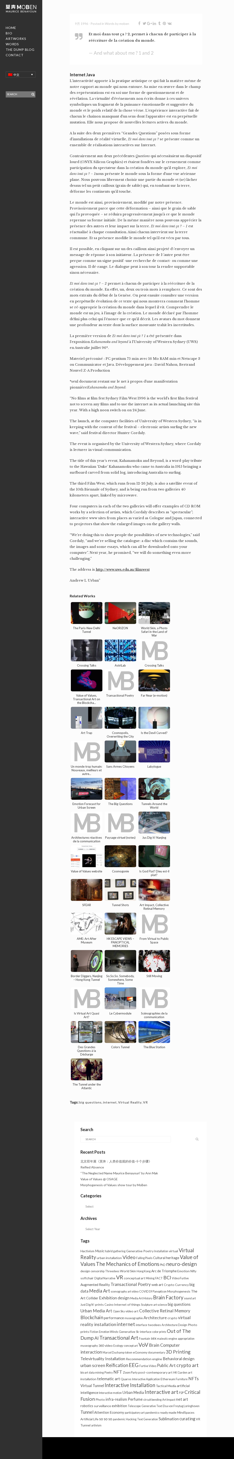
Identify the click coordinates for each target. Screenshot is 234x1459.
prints (99, 1304)
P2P (181, 1393)
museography (89, 1345)
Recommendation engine (144, 1359)
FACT (159, 1278)
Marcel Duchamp (113, 1352)
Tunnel (86, 1412)
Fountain (144, 1338)
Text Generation (147, 1419)
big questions (90, 1102)
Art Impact (168, 1399)
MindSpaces (185, 1412)
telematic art (108, 1378)
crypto (172, 1318)
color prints (159, 1332)
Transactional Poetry (131, 1284)
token (128, 1352)
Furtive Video (147, 1366)
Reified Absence (92, 1167)
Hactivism (87, 1251)
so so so (105, 1419)
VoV (143, 1344)
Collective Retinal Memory (164, 1310)
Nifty (193, 1271)
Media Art (99, 1290)
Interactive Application (146, 1379)
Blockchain (91, 1317)
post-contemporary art (155, 1372)
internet (110, 1102)
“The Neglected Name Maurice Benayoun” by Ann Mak (119, 1173)
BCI (167, 1277)
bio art (84, 1372)
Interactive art (161, 1392)
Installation (161, 1251)
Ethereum (168, 1379)
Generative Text (151, 1406)
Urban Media (133, 1392)
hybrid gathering (115, 1251)
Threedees (112, 1271)
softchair (87, 1278)
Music (99, 1251)
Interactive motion (110, 1393)
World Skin (128, 1271)
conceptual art (134, 1278)
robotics (86, 1406)
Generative (127, 1332)
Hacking (131, 1419)
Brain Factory (168, 1297)
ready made (168, 1412)
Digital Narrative (104, 1278)
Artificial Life (89, 1419)
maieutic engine (167, 1338)
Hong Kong (144, 1271)
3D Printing (178, 1351)
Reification (117, 1365)
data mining (96, 1372)
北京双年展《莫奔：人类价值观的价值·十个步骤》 (116, 1161)
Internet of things (127, 1304)
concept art (131, 1345)
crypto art (187, 1365)
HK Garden (180, 1372)
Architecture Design (174, 1325)
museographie (134, 1318)
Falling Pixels (144, 1258)
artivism (96, 1425)
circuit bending (152, 1399)
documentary (156, 1352)
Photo (100, 1399)
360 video (105, 1345)
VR (145, 1102)
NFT (117, 1372)
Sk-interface (144, 1332)
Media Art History (141, 1298)
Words (109, 24)
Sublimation (169, 1418)
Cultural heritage (166, 1258)
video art (131, 1311)
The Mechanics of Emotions (127, 1264)
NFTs (193, 1378)
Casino (108, 1304)
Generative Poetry (140, 1251)
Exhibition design (114, 1297)
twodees (154, 1325)
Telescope (134, 1406)
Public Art (166, 1365)
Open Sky (119, 1311)
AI (96, 1338)
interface (141, 1325)
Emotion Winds (108, 1332)
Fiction (94, 1332)
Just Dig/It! (87, 1304)
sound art (190, 1298)
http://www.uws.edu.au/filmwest (123, 569)
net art (182, 1399)
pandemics (152, 1412)
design (85, 1271)
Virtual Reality (130, 1102)
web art (157, 1285)
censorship (97, 1271)
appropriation (186, 1338)
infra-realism (116, 1399)
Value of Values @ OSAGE (99, 1179)
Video (129, 1257)
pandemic (119, 1419)
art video (133, 1291)
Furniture (182, 1379)
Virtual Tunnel (92, 1385)
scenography (119, 1291)
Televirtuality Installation (102, 1358)
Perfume (135, 1399)
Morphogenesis (178, 1291)
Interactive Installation (130, 1385)
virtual (173, 1251)
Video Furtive (180, 1278)
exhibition (119, 1406)
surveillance (102, 1406)
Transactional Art (118, 1338)
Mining (150, 1278)
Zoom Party (130, 1372)
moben (124, 24)
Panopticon (160, 1291)
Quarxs (126, 1379)
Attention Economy (109, 1412)
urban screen (92, 1365)
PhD (162, 1265)
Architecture (155, 1317)
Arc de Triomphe (164, 1271)
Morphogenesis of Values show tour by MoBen (113, 1185)
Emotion (183, 1271)
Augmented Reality (95, 1285)
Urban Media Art (96, 1310)
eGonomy (140, 1352)
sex (153, 1338)
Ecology (118, 1345)
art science (160, 1304)
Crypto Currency (176, 1285)
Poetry (108, 1372)
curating (187, 1418)
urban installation (109, 1258)
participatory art (135, 1412)
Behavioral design (178, 1358)
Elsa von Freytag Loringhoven (181, 1406)
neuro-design (181, 1264)
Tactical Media (166, 1386)
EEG (134, 1365)
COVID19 (145, 1291)
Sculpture (147, 1304)
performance (114, 1318)
